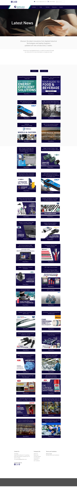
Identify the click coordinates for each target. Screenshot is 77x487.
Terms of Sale (49, 453)
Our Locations (37, 460)
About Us (36, 453)
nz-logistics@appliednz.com (41, 1)
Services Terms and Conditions (52, 455)
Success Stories (37, 456)
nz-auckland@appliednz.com (20, 459)
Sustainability (37, 458)
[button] (33, 7)
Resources (36, 455)
